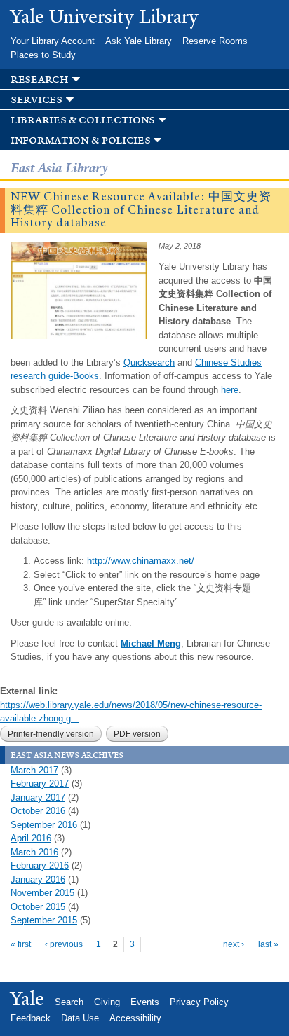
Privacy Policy (199, 1002)
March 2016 (34, 852)
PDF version (137, 734)
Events (144, 1002)
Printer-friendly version (51, 734)
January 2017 (38, 797)
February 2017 (40, 783)
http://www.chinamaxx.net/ (140, 560)
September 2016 (44, 825)
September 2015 (44, 920)
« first (21, 944)
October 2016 (38, 811)
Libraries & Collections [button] (83, 120)
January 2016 (38, 879)
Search (69, 1002)
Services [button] (36, 99)
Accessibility (135, 1018)
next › (233, 944)
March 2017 (34, 770)
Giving (107, 1002)
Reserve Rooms (215, 41)
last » (268, 944)
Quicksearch (149, 362)
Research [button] (40, 79)
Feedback (31, 1018)
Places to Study (43, 55)
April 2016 (31, 838)
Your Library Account (53, 41)
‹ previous (64, 944)
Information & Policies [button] (80, 140)
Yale (27, 998)
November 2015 (42, 892)
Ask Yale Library (138, 41)
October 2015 (38, 907)
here (229, 390)
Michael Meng (151, 643)
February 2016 (40, 865)
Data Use (80, 1018)
